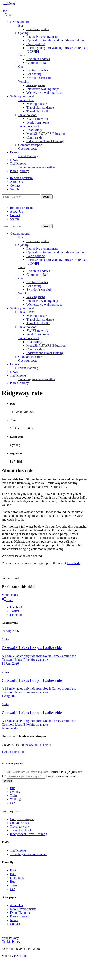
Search (14, 189)
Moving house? (36, 104)
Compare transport (30, 145)
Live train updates (38, 59)
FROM (6, 772)
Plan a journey (19, 171)
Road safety (34, 130)
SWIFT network (37, 118)
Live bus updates (37, 29)
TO (4, 776)
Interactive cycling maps (42, 36)
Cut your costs (27, 148)
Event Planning (28, 156)
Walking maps (35, 85)
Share (9, 600)
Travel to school (28, 126)
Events (14, 152)
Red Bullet (21, 955)
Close (8, 14)
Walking (23, 81)
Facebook (16, 607)
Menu (11, 3)
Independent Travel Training (45, 141)
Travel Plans (26, 100)
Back (5, 11)
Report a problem (21, 178)
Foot (13, 870)
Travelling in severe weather (36, 167)
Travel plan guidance (40, 107)
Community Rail (37, 62)
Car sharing (34, 74)
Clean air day (35, 137)
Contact (15, 185)
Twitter (14, 611)
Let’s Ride (73, 563)
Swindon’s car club (39, 77)
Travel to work (27, 115)
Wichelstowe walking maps (44, 92)
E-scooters (17, 878)
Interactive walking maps (42, 89)
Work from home (37, 122)
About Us (16, 181)
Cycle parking (35, 44)
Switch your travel (22, 96)
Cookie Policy (11, 941)
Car (20, 66)
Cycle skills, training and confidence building (55, 40)
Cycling (23, 33)
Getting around (20, 21)
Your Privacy (10, 938)
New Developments (23, 909)
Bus (20, 25)
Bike (13, 874)
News (14, 160)
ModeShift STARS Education (46, 133)
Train (21, 55)
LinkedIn (16, 614)
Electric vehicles (37, 70)
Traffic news (18, 163)
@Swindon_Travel (38, 744)
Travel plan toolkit (38, 111)
